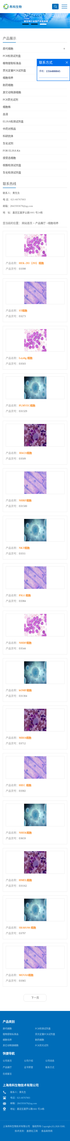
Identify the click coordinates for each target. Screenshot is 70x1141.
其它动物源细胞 (12, 92)
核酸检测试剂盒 (12, 165)
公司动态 (49, 1061)
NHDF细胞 (25, 643)
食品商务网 (46, 1131)
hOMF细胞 (25, 690)
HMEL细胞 (25, 880)
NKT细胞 (24, 548)
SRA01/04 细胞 (27, 927)
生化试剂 (8, 143)
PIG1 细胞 (25, 595)
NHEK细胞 (25, 832)
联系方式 (49, 1067)
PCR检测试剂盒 (12, 56)
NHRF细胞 (25, 500)
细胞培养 (8, 77)
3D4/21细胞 (25, 453)
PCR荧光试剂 (10, 99)
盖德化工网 (32, 1131)
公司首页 (7, 1061)
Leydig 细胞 (25, 358)
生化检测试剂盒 (12, 172)
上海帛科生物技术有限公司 (16, 1126)
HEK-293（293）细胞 (31, 263)
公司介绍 (28, 1061)
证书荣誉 (28, 1067)
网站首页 (27, 223)
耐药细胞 (8, 85)
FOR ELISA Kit (11, 150)
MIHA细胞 (25, 737)
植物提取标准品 (12, 63)
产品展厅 (40, 223)
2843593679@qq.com (27, 1103)
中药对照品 (9, 128)
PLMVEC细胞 (27, 405)
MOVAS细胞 (26, 975)
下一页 (35, 997)
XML (62, 1126)
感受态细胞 (9, 158)
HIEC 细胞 (25, 785)
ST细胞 (23, 310)
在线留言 (7, 1074)
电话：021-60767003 (20, 1098)
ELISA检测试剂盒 (13, 121)
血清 (5, 114)
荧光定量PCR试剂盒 (14, 70)
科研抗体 (8, 136)
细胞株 (7, 107)
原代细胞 (8, 48)
